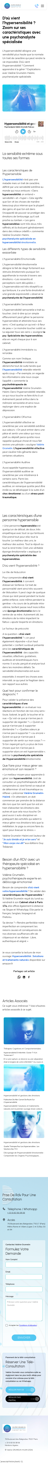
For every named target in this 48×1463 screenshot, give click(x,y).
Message (10, 1296)
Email (8, 1271)
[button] (42, 6)
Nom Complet (11, 1259)
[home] (13, 6)
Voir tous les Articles (24, 1166)
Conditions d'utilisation (28, 1325)
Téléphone (10, 1284)
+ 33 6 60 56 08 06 (16, 1212)
